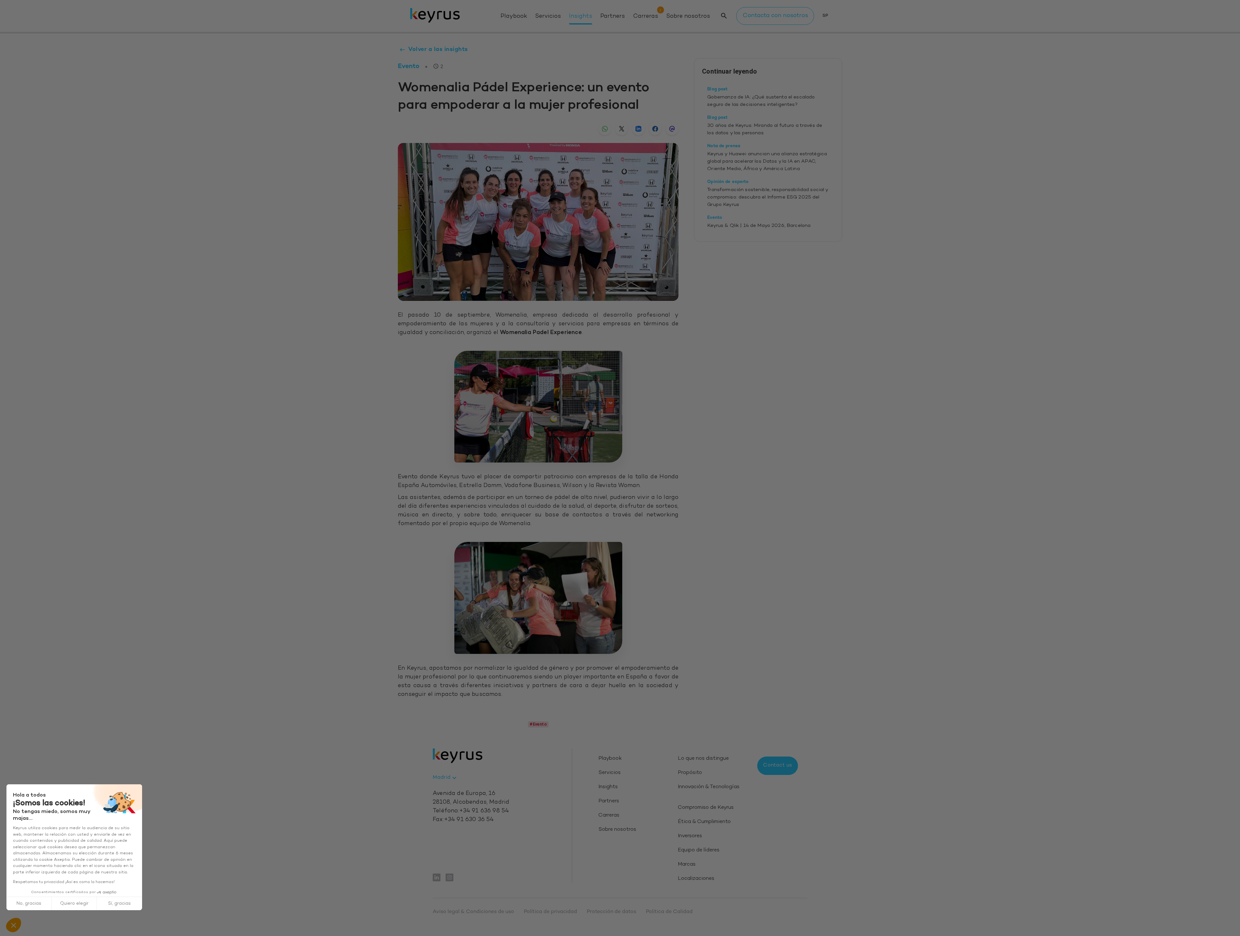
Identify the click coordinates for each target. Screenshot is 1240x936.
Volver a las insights (438, 49)
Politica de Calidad (669, 912)
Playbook (514, 16)
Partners (612, 16)
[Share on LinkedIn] (638, 128)
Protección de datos (611, 912)
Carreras (645, 16)
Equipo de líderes (698, 850)
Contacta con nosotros (775, 16)
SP (825, 16)
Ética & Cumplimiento (704, 822)
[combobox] (445, 778)
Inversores (690, 836)
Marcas (687, 864)
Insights (580, 16)
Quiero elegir (74, 903)
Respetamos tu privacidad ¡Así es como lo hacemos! (64, 882)
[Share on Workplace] (672, 128)
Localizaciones (696, 879)
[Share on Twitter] (621, 128)
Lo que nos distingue (703, 759)
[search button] (724, 16)
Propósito (690, 773)
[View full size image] (538, 407)
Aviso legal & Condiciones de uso (473, 912)
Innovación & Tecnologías (708, 787)
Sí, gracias (119, 903)
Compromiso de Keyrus (706, 808)
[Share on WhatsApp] (604, 128)
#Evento (538, 724)
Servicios (548, 16)
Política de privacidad (550, 912)
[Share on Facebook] (655, 128)
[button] (13, 925)
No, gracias (28, 903)
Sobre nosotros (688, 16)
